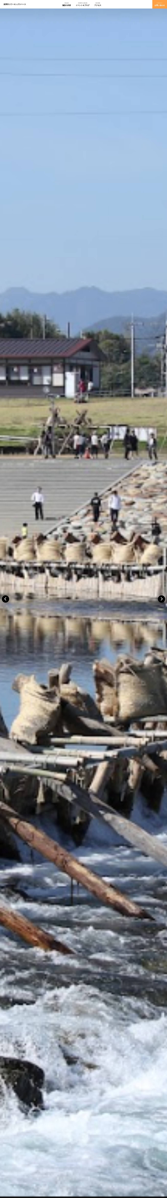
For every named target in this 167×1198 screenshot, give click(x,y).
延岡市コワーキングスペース (15, 4)
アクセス (97, 5)
